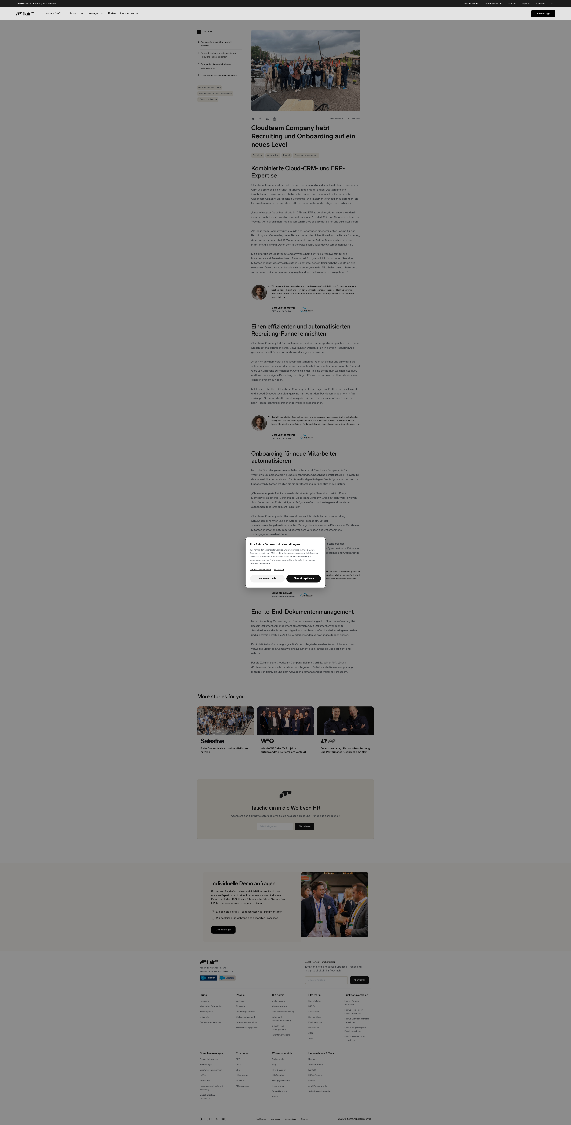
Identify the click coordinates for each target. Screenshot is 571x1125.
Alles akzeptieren (304, 578)
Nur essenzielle (267, 578)
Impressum (279, 570)
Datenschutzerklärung (260, 570)
